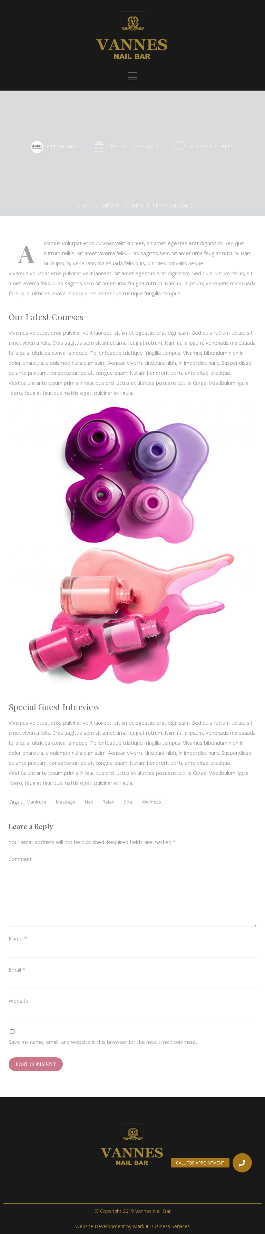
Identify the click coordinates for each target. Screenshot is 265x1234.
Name (18, 938)
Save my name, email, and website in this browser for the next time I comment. (103, 1041)
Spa (128, 802)
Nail (89, 802)
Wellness (151, 802)
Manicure (36, 802)
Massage (65, 802)
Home (81, 206)
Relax (108, 802)
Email (17, 969)
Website (19, 1000)
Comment (20, 858)
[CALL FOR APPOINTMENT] (242, 1162)
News (111, 206)
